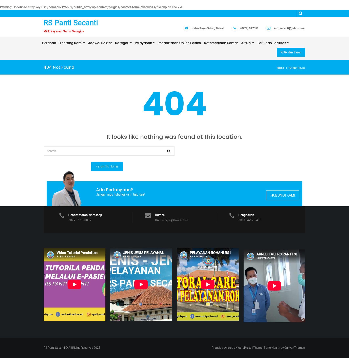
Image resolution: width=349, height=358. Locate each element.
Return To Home (107, 166)
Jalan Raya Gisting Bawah (208, 28)
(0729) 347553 (249, 28)
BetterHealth (272, 347)
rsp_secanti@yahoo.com (290, 28)
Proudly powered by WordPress (231, 347)
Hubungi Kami (282, 195)
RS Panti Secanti (71, 23)
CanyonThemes (294, 347)
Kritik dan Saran (291, 52)
